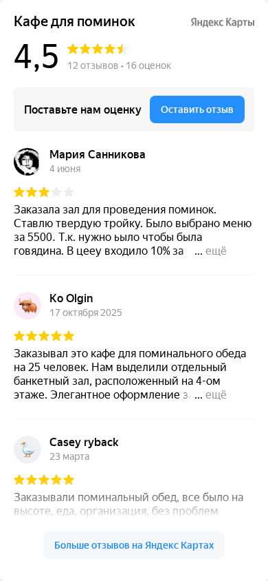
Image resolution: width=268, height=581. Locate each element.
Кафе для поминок (74, 22)
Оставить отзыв (197, 109)
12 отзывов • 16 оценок (119, 65)
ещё (216, 250)
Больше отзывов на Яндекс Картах (134, 545)
